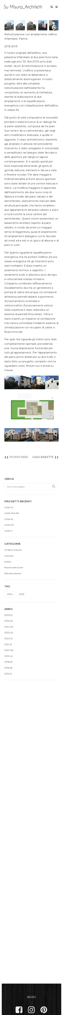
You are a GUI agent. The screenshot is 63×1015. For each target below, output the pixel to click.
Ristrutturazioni (12, 573)
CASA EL (9, 519)
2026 (7, 615)
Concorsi (8, 555)
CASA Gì (8, 507)
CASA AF (9, 525)
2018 (6, 662)
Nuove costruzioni (13, 567)
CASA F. (8, 530)
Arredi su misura (13, 549)
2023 (7, 632)
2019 (6, 656)
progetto (28, 361)
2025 (21, 594)
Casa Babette (43, 457)
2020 (7, 650)
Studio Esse (18, 457)
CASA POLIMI (11, 513)
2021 (6, 644)
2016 (6, 667)
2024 (10, 594)
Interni (7, 561)
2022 (7, 638)
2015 (6, 673)
